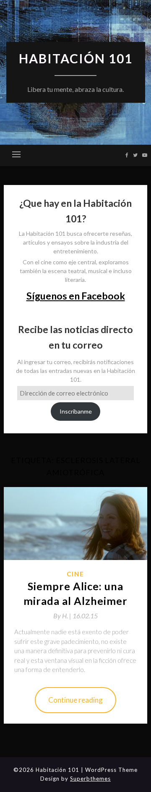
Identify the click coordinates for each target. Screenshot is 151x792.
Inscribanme (76, 411)
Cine (75, 574)
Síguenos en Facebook (75, 296)
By (63, 616)
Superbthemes (90, 778)
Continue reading (75, 700)
